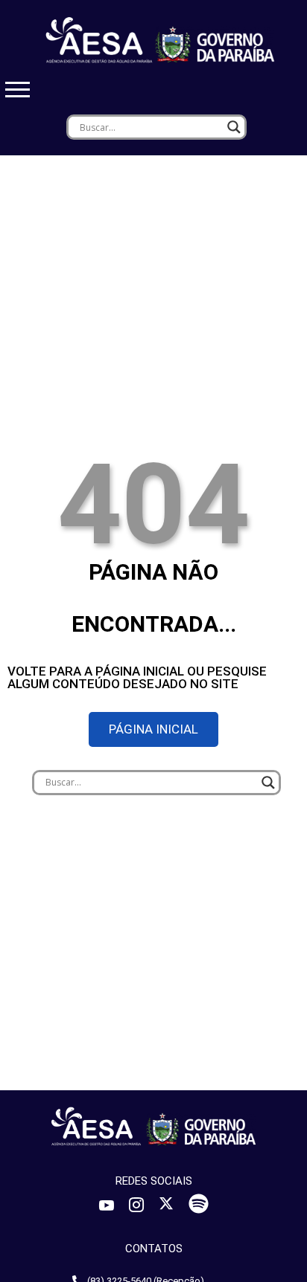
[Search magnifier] (234, 127)
